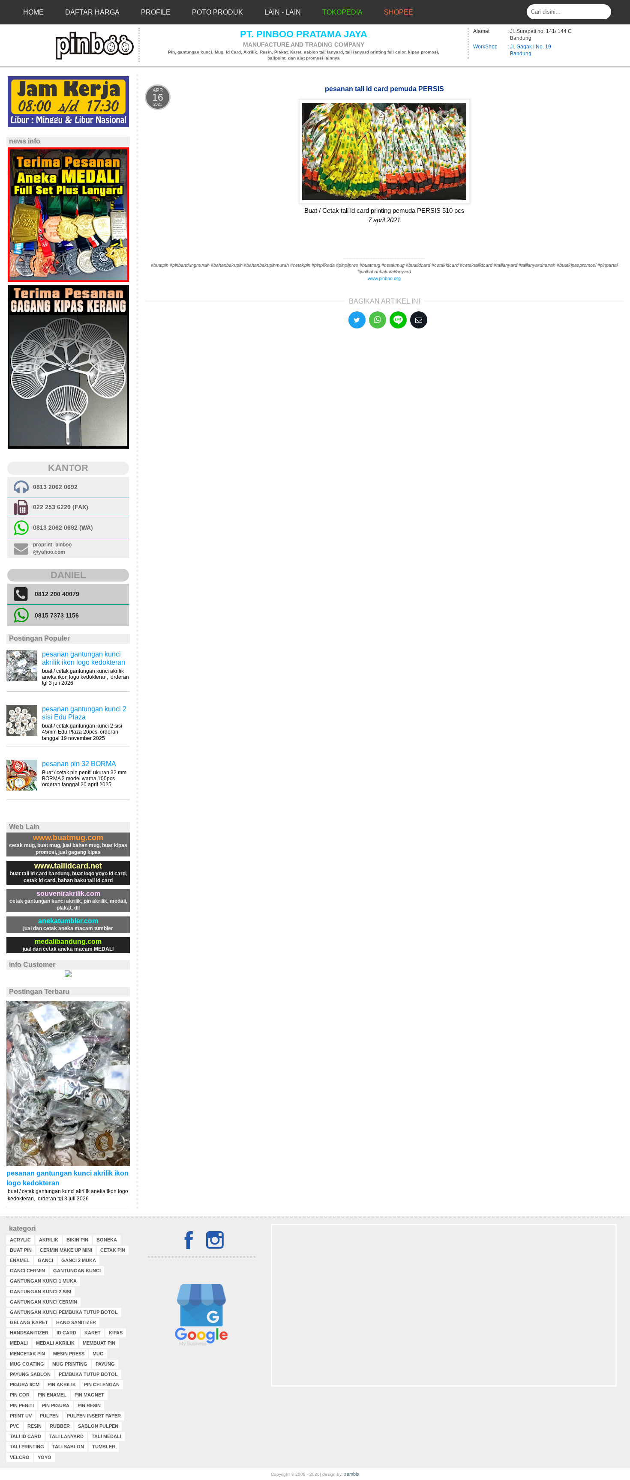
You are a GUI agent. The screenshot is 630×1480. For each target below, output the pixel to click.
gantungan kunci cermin (43, 1301)
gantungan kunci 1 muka (43, 1280)
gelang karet (29, 1322)
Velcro (20, 1457)
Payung (105, 1364)
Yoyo (44, 1457)
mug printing (69, 1364)
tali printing (27, 1446)
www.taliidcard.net (68, 866)
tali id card (25, 1436)
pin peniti (22, 1405)
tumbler (103, 1446)
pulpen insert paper (94, 1415)
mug (98, 1353)
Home (33, 12)
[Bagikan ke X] (357, 319)
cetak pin (112, 1250)
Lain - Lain (282, 12)
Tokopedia (342, 12)
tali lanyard (66, 1436)
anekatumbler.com (68, 921)
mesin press (68, 1353)
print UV (21, 1415)
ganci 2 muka (78, 1260)
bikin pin (77, 1239)
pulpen (49, 1415)
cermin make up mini (66, 1250)
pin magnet (89, 1394)
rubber (60, 1426)
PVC (14, 1426)
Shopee (398, 12)
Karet (92, 1332)
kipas (116, 1332)
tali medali (106, 1436)
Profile (156, 12)
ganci (45, 1260)
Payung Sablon (30, 1374)
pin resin (89, 1405)
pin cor (20, 1394)
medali (19, 1343)
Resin (34, 1426)
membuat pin (99, 1343)
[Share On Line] (398, 319)
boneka (106, 1239)
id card (66, 1332)
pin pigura (55, 1405)
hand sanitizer (76, 1322)
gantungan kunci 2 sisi (40, 1291)
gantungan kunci (77, 1270)
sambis (351, 1474)
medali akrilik (55, 1343)
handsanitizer (29, 1332)
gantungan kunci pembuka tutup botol (64, 1312)
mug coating (27, 1364)
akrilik (48, 1239)
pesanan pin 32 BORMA (79, 763)
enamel (20, 1260)
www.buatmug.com (68, 837)
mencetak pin (27, 1353)
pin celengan (102, 1384)
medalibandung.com (68, 941)
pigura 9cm (24, 1384)
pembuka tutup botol (88, 1374)
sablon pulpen (98, 1426)
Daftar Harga (92, 12)
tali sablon (68, 1446)
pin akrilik (62, 1384)
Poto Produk (217, 12)
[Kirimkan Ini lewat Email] (418, 319)
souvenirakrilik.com (68, 893)
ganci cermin (27, 1270)
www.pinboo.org (384, 278)
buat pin (21, 1250)
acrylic (20, 1239)
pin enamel (52, 1394)
